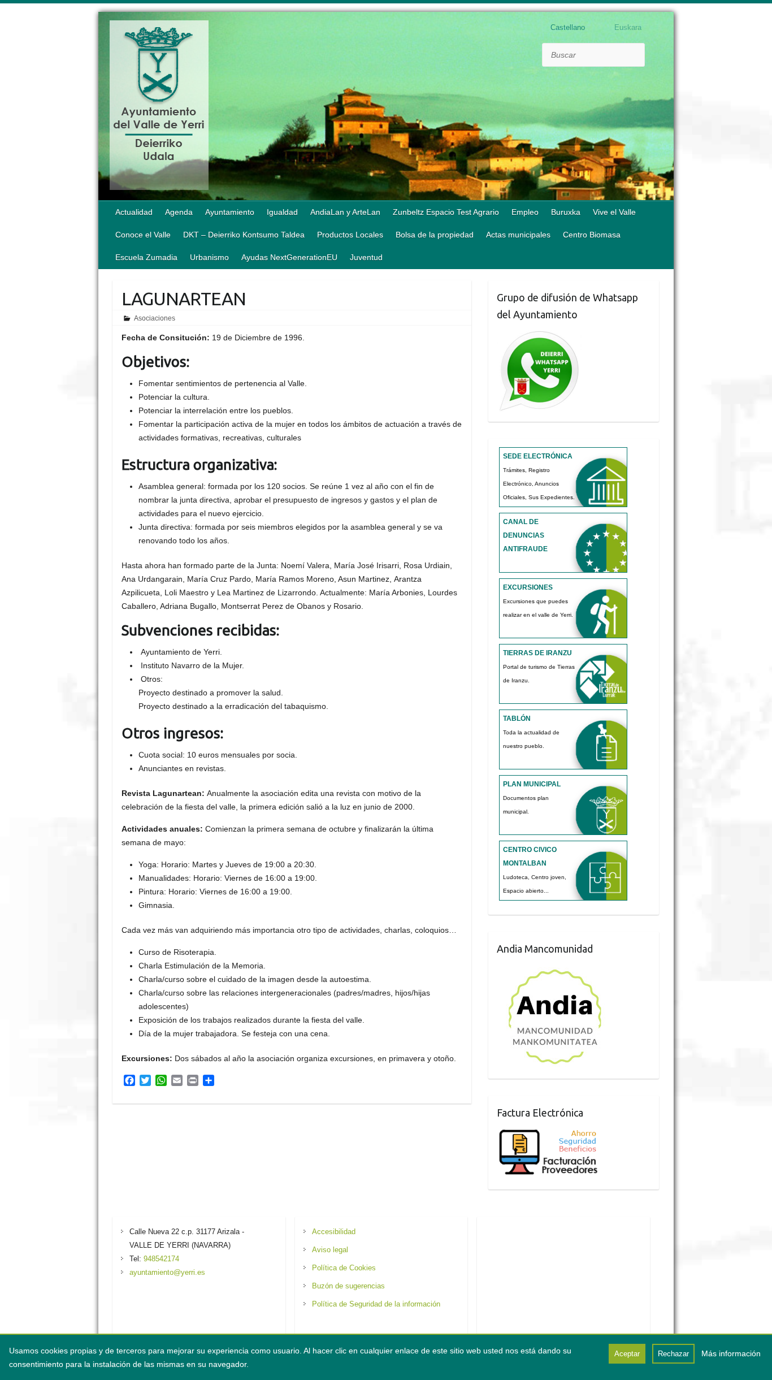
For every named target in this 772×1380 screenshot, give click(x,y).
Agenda (179, 212)
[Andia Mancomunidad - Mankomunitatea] (556, 969)
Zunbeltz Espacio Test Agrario (446, 212)
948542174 (161, 1258)
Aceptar (627, 1353)
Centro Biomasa (592, 234)
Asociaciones (154, 318)
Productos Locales (350, 234)
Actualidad (134, 212)
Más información (731, 1353)
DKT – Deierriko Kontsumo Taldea (244, 234)
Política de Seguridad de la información (376, 1304)
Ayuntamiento (229, 212)
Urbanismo (209, 257)
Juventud (366, 257)
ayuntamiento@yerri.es (167, 1272)
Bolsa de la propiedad (435, 234)
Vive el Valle (614, 212)
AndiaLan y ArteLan (345, 212)
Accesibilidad (333, 1231)
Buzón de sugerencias (348, 1286)
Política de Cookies (344, 1268)
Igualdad (282, 212)
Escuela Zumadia (146, 257)
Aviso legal (330, 1249)
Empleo (525, 212)
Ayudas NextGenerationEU (289, 257)
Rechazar (673, 1353)
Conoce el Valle (143, 234)
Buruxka (565, 212)
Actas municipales (518, 234)
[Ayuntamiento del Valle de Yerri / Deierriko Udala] (159, 107)
